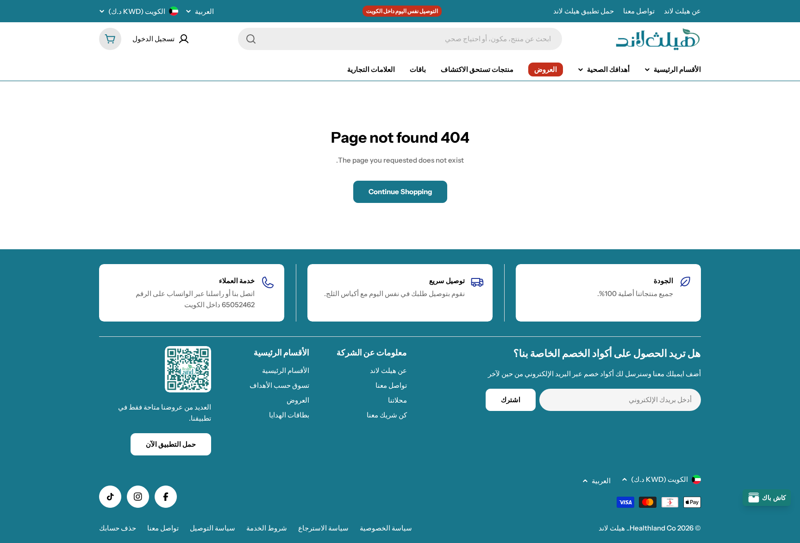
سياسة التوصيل (212, 528)
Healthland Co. (652, 528)
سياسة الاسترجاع (323, 528)
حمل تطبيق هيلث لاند (583, 10)
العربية (204, 11)
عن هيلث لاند (682, 10)
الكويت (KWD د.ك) (136, 11)
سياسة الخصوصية (386, 528)
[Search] (250, 38)
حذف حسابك (117, 528)
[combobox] (400, 39)
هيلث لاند (612, 528)
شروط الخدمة (266, 528)
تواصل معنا (639, 10)
